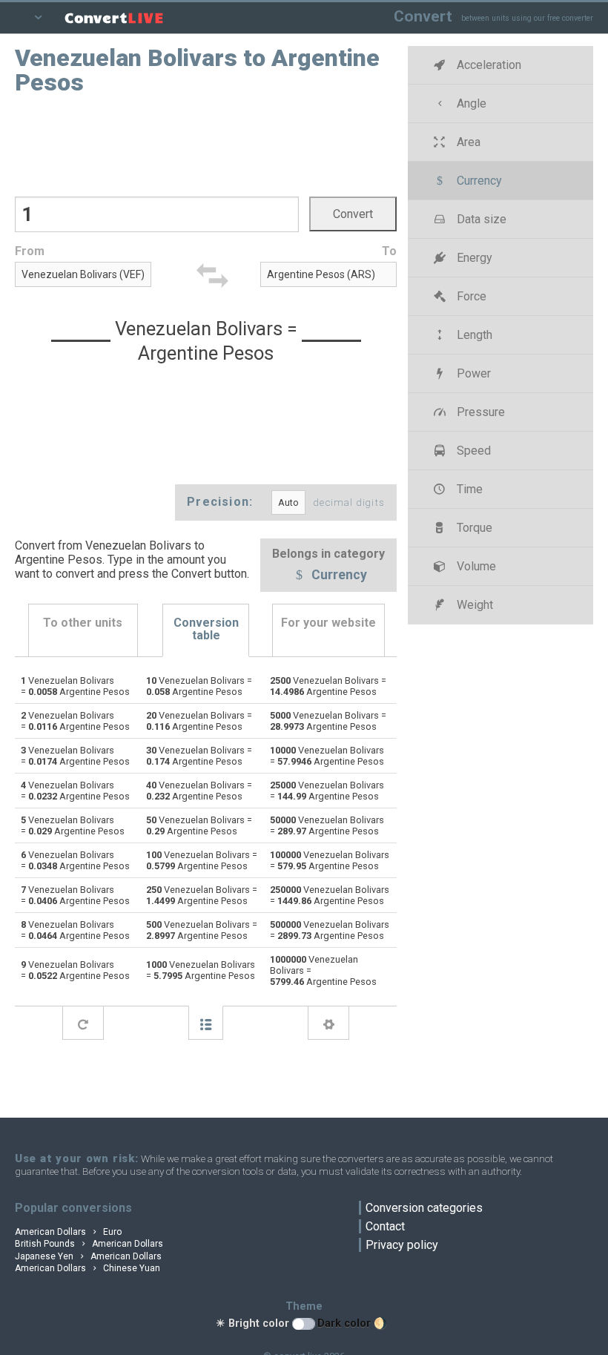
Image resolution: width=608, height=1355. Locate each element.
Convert (423, 16)
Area (467, 142)
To (389, 251)
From (29, 251)
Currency (337, 575)
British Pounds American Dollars (89, 1244)
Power (472, 373)
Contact (385, 1226)
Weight (473, 605)
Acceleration (487, 65)
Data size (480, 219)
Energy (473, 258)
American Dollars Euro (68, 1232)
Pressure (479, 412)
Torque (473, 528)
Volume (475, 566)
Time (468, 489)
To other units (82, 623)
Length (473, 335)
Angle (470, 103)
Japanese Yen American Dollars (88, 1256)
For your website (328, 623)
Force (470, 296)
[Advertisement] (206, 145)
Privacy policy (402, 1245)
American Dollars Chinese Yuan (87, 1268)
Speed (472, 451)
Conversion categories (424, 1208)
